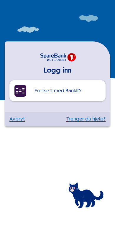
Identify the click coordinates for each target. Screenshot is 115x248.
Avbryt (17, 119)
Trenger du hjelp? (86, 119)
